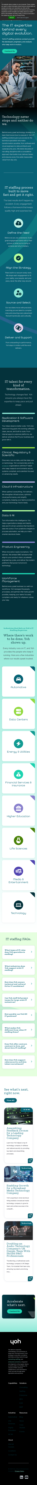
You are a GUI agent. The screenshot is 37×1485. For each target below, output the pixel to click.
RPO (21, 1399)
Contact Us (10, 51)
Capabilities (12, 1383)
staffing (17, 1359)
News (21, 1421)
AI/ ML (10, 1434)
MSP (21, 1407)
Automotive (12, 1417)
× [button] (1, 2)
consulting (11, 1359)
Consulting (23, 1387)
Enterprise (23, 1395)
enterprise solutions (14, 1362)
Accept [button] (12, 17)
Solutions (22, 1383)
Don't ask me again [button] (23, 17)
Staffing (22, 1391)
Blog (21, 1417)
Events (21, 1432)
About (10, 1440)
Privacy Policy (19, 1471)
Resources (23, 1413)
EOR (21, 1403)
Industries (12, 1413)
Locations (12, 1451)
